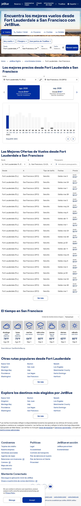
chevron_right (76, 92)
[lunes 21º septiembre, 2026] (74, 125)
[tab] (6, 32)
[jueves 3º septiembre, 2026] (17, 121)
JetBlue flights (15, 61)
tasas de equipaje (46, 428)
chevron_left (4, 92)
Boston (30, 364)
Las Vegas (31, 373)
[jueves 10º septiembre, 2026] (39, 123)
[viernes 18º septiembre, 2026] (64, 125)
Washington (6, 376)
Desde (5, 46)
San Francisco (32, 376)
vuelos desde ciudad (60, 497)
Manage (12, 500)
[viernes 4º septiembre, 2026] (20, 120)
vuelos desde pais (73, 497)
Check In (39, 4)
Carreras (6, 462)
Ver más (40, 382)
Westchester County (62, 370)
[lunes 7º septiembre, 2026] (29, 121)
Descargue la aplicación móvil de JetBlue (17, 478)
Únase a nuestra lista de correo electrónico (19, 481)
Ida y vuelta (8, 41)
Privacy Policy (10, 493)
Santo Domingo (60, 373)
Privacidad (34, 462)
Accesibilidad (35, 450)
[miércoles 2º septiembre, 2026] (14, 123)
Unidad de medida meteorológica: (53, 317)
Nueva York (5, 364)
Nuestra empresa (7, 450)
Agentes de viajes (8, 456)
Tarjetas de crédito (8, 446)
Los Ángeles (58, 367)
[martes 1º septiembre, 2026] (10, 123)
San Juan (31, 367)
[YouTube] (50, 486)
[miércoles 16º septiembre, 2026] (58, 125)
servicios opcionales (63, 428)
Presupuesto (59, 160)
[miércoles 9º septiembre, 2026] (36, 123)
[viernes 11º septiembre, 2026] (42, 128)
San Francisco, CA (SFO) (30, 49)
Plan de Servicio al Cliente (40, 459)
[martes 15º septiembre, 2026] (55, 125)
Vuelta (56, 46)
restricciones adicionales (10, 430)
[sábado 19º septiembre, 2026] (67, 125)
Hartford (57, 376)
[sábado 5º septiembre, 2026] (23, 122)
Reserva (18, 4)
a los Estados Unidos (33, 61)
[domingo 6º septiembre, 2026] (26, 123)
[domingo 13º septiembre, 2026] (48, 125)
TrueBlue (61, 4)
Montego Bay (6, 370)
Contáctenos (6, 469)
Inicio (3, 61)
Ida (42, 46)
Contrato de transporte (39, 453)
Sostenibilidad (62, 450)
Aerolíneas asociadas (9, 453)
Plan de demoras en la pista (40, 456)
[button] (22, 41)
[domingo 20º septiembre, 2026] (70, 125)
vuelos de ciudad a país (45, 497)
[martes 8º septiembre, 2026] (33, 123)
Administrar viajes (29, 4)
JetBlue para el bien (64, 446)
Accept (32, 500)
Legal (32, 446)
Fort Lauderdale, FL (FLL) (11, 49)
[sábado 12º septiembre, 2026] (45, 123)
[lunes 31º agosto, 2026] (7, 122)
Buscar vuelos (72, 48)
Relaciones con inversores (12, 459)
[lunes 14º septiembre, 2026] (51, 128)
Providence (5, 373)
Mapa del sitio (6, 465)
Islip (29, 370)
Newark (56, 364)
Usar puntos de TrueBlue (39, 41)
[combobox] (20, 79)
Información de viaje (50, 4)
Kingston (4, 367)
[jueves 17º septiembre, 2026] (61, 125)
